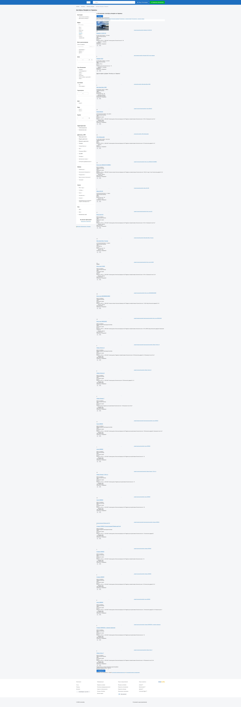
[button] (98, 45)
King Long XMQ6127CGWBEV (104, 164)
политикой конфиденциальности (118, 672)
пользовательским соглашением (133, 672)
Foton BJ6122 (100, 111)
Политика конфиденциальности (103, 687)
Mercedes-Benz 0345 (102, 87)
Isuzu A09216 (100, 423)
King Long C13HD (101, 266)
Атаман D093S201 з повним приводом (106, 627)
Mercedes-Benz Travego (102, 241)
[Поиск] (94, 2)
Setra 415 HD (100, 191)
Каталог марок (100, 693)
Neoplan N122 (100, 58)
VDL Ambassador (101, 137)
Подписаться (101, 670)
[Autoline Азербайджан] (80, 2)
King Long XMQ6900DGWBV (103, 296)
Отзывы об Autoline (101, 691)
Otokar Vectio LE (100, 373)
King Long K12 (100, 214)
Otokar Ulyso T (100, 653)
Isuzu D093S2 (100, 449)
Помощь (78, 687)
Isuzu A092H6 (100, 602)
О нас (77, 684)
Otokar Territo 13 (100, 347)
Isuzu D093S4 (100, 500)
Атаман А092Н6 (100, 577)
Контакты (78, 689)
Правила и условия (101, 684)
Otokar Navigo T (100, 398)
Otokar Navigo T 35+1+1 (102, 474)
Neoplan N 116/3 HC (101, 33)
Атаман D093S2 (100, 551)
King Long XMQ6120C (102, 321)
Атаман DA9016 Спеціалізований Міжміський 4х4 (109, 526)
